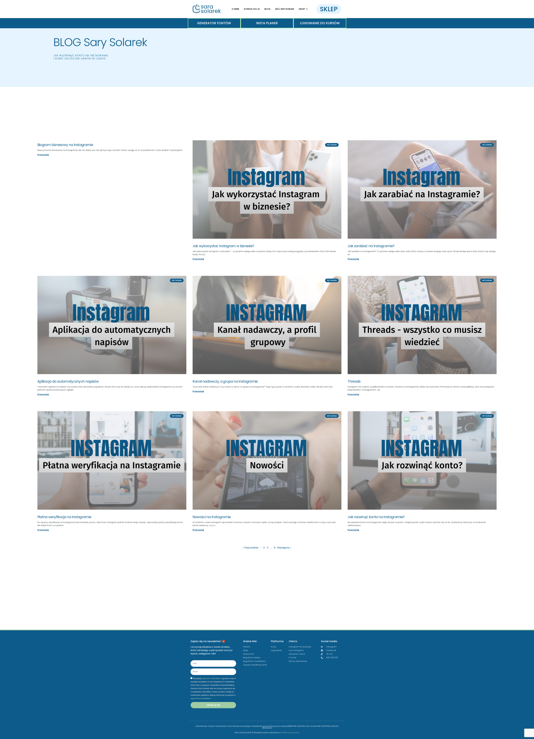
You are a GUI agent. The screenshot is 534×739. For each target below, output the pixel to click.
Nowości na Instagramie (212, 517)
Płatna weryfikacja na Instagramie (64, 517)
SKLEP (302, 9)
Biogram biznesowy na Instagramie (65, 145)
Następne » (284, 547)
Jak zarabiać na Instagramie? (371, 246)
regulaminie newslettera (201, 698)
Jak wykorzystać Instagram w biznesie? (223, 246)
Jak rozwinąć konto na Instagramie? (376, 517)
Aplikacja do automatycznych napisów (68, 381)
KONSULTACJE (252, 9)
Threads (354, 381)
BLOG (267, 9)
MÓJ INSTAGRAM (284, 9)
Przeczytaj (43, 154)
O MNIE (235, 9)
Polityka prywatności (290, 732)
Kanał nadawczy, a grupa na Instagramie (225, 381)
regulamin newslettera (211, 678)
